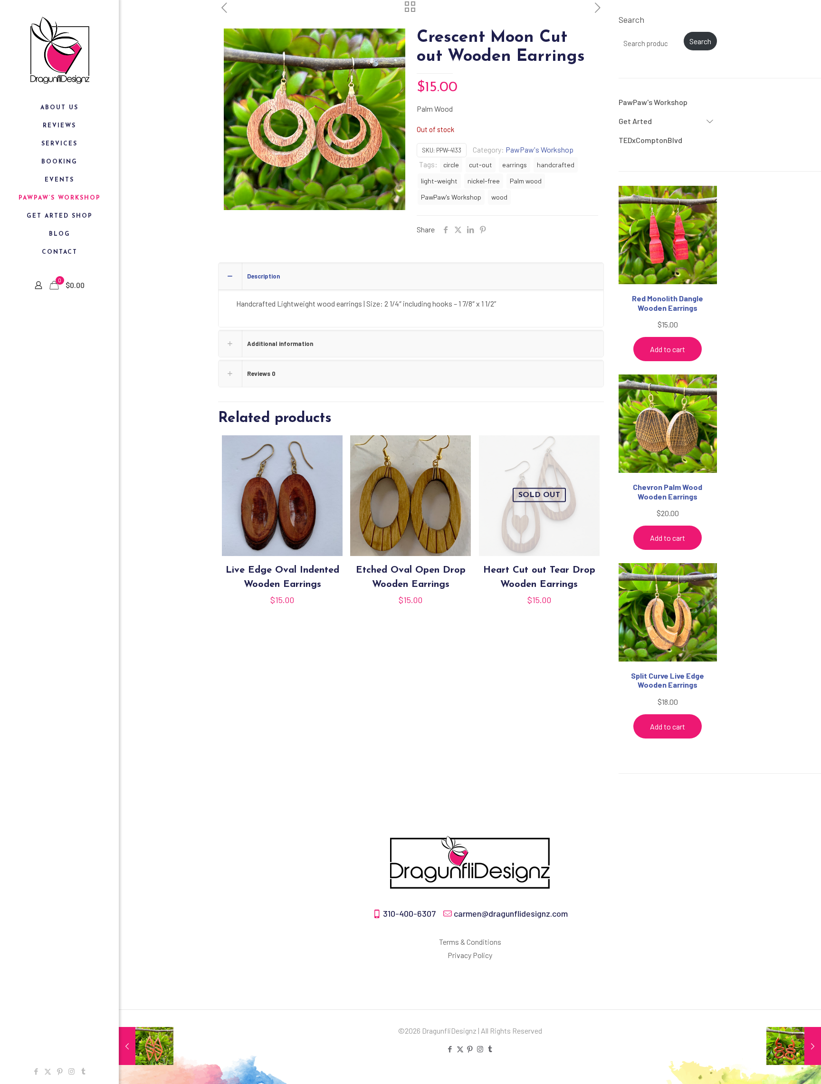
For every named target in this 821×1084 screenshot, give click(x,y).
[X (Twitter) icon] (47, 1071)
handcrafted (555, 165)
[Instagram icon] (71, 1071)
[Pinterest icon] (59, 1071)
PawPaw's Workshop (539, 149)
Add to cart (667, 349)
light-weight (439, 181)
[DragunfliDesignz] (59, 49)
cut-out (480, 165)
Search (631, 19)
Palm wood (526, 181)
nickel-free (484, 181)
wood (499, 197)
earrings (514, 165)
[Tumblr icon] (83, 1071)
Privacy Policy (470, 954)
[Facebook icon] (35, 1071)
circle (451, 165)
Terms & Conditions (470, 941)
